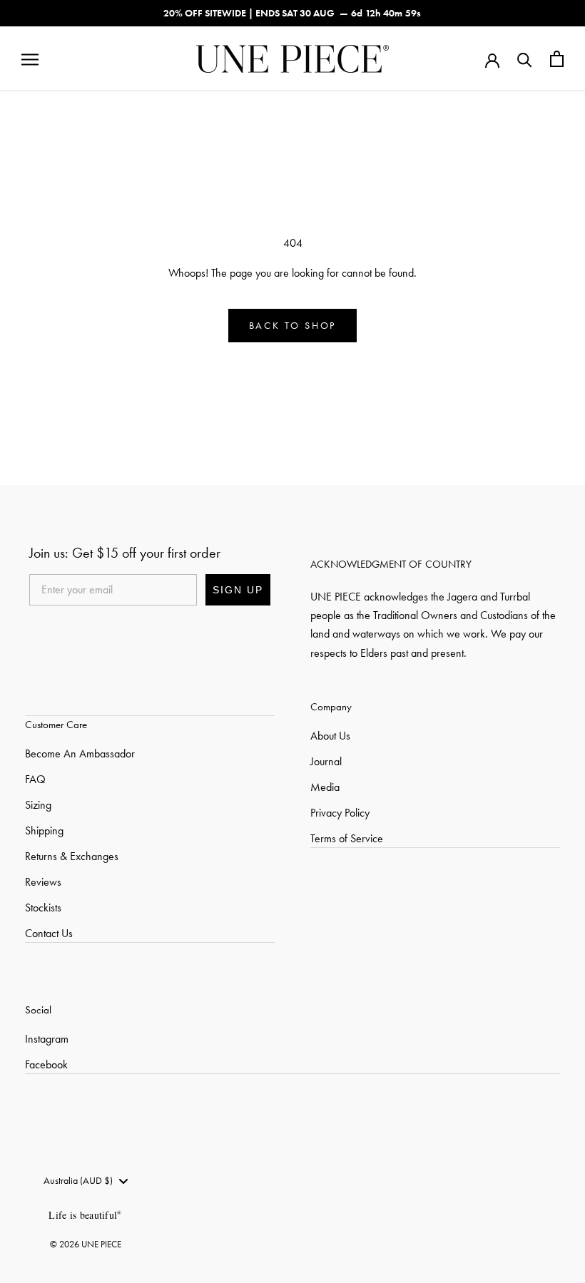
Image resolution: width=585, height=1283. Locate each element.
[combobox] (85, 1181)
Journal (326, 761)
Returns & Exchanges (71, 856)
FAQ (35, 779)
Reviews (43, 882)
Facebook (46, 1064)
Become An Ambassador (80, 753)
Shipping (44, 830)
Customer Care (56, 724)
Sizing (38, 805)
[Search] (524, 58)
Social (38, 1009)
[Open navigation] (30, 59)
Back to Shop (293, 326)
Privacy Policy (340, 812)
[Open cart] (557, 59)
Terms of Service (346, 838)
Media (325, 787)
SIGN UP (238, 590)
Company (331, 706)
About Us (330, 735)
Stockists (43, 907)
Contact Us (49, 933)
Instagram (46, 1039)
